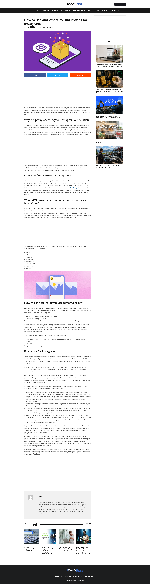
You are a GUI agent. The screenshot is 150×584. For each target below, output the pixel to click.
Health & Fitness (93, 10)
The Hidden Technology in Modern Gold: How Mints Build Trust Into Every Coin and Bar (109, 91)
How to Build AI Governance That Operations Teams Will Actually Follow (108, 116)
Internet (32, 27)
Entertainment (65, 10)
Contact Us (58, 576)
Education (54, 10)
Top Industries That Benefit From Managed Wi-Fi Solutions (66, 548)
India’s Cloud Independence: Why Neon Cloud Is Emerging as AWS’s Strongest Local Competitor (48, 551)
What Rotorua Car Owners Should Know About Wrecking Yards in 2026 (108, 166)
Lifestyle (104, 10)
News (37, 10)
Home (31, 10)
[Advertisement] (57, 94)
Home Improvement (79, 10)
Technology (115, 10)
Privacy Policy (78, 576)
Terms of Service (90, 576)
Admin (27, 27)
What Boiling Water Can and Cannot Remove (107, 141)
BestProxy (73, 188)
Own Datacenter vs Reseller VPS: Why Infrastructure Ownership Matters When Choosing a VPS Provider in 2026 (83, 551)
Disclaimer (67, 576)
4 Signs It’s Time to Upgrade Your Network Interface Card (31, 548)
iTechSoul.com (80, 580)
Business (46, 10)
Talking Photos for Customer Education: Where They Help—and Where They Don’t (109, 65)
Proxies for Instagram (35, 485)
